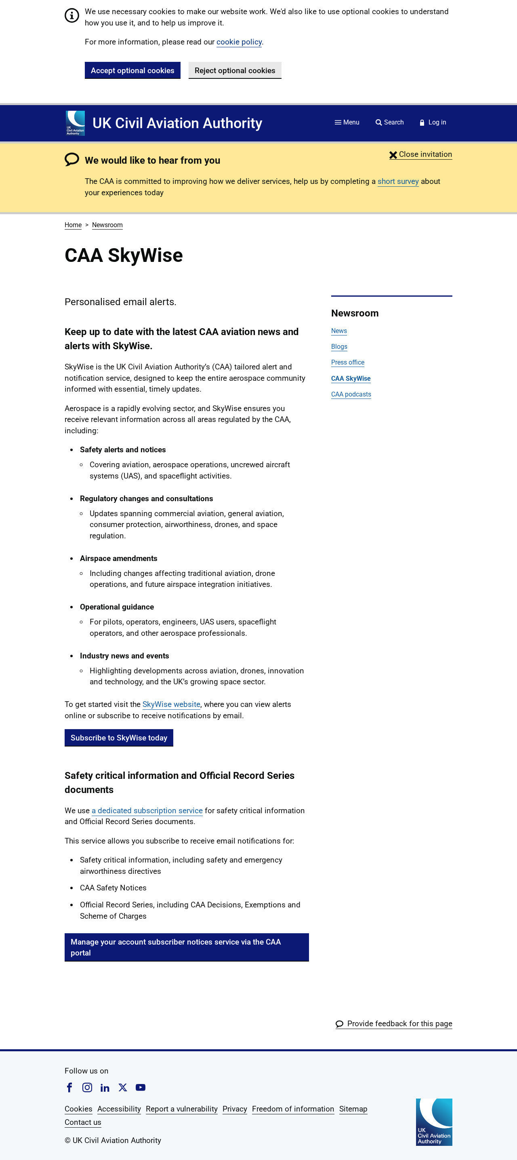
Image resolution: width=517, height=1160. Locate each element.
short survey (398, 181)
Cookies (78, 1109)
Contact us (83, 1122)
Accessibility (119, 1109)
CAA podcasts (351, 394)
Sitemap (353, 1109)
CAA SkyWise (351, 378)
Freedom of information (293, 1109)
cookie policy (239, 41)
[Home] (75, 123)
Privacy (235, 1109)
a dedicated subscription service (147, 810)
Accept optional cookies (132, 70)
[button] (420, 154)
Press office (347, 362)
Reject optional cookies (235, 70)
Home (73, 225)
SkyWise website (171, 704)
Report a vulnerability (182, 1109)
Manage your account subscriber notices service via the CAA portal (176, 947)
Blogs (339, 346)
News (339, 331)
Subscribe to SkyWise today (119, 737)
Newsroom (107, 225)
